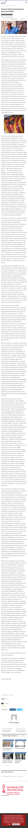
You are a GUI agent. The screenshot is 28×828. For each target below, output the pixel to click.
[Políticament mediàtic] (20, 755)
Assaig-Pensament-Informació (7, 14)
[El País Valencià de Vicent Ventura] (8, 743)
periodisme (7, 703)
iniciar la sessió (7, 776)
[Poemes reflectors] (20, 743)
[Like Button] (3, 699)
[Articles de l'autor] (14, 717)
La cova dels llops (20, 731)
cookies (9, 824)
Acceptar (15, 824)
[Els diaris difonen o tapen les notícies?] (8, 755)
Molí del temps (6, 731)
